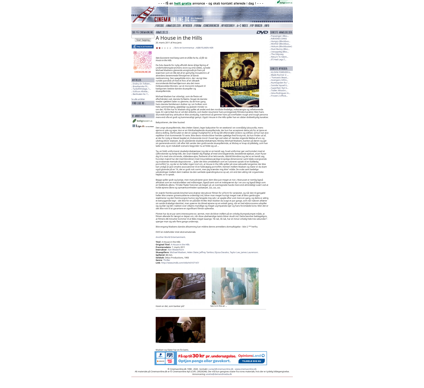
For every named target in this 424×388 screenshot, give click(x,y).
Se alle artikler (138, 99)
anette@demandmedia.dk (219, 374)
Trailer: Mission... (279, 90)
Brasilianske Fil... (141, 86)
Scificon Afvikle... (141, 91)
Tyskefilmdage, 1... (142, 88)
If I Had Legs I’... (278, 59)
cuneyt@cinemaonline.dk (220, 368)
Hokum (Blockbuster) (281, 46)
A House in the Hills (180, 244)
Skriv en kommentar (184, 47)
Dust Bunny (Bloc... (280, 49)
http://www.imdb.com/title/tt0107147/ (180, 262)
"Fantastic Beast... (279, 77)
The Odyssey (277, 54)
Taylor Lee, (235, 252)
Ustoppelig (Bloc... (280, 51)
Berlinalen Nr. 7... (141, 94)
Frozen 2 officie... (279, 95)
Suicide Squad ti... (279, 85)
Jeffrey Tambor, (207, 252)
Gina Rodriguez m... (280, 93)
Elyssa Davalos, (222, 252)
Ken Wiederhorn (176, 249)
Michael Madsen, (178, 252)
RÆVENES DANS (279, 38)
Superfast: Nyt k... (279, 87)
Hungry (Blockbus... (280, 41)
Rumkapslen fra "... (280, 82)
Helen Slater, (193, 252)
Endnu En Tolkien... (142, 83)
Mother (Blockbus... (280, 43)
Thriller (166, 260)
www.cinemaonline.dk (246, 368)
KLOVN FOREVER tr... (281, 72)
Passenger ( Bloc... (280, 35)
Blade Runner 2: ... (280, 74)
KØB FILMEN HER (204, 47)
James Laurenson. (249, 252)
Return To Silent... (279, 56)
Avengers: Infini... (279, 79)
